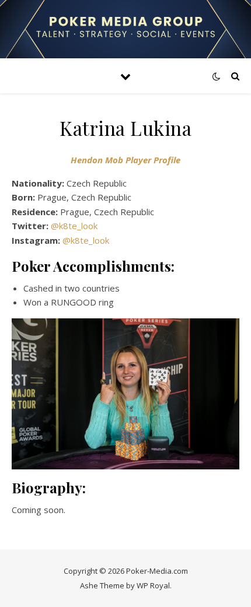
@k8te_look (74, 225)
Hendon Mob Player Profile (125, 160)
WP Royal (153, 585)
